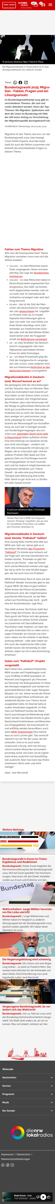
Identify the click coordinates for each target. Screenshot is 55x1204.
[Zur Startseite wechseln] (9, 5)
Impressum (7, 1154)
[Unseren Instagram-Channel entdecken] (12, 1165)
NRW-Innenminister (22, 732)
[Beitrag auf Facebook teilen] (20, 82)
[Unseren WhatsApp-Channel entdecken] (3, 1165)
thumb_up (48, 1197)
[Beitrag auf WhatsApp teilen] (15, 82)
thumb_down (38, 1197)
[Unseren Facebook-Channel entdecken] (7, 1165)
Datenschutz (23, 1154)
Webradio (7, 1069)
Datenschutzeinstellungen (15, 1159)
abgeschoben (26, 311)
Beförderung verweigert (34, 339)
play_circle (43, 1197)
